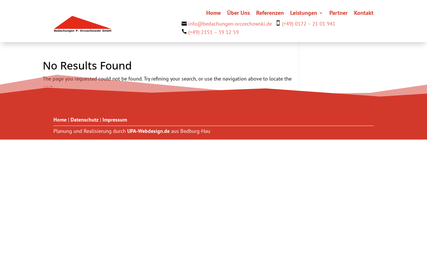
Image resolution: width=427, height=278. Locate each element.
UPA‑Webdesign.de (148, 131)
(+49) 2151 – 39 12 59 (213, 32)
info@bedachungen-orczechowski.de (230, 23)
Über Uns (238, 14)
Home (213, 14)
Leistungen (303, 14)
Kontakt (364, 14)
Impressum (115, 119)
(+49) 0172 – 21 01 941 (309, 23)
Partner (338, 14)
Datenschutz (84, 119)
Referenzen (270, 14)
